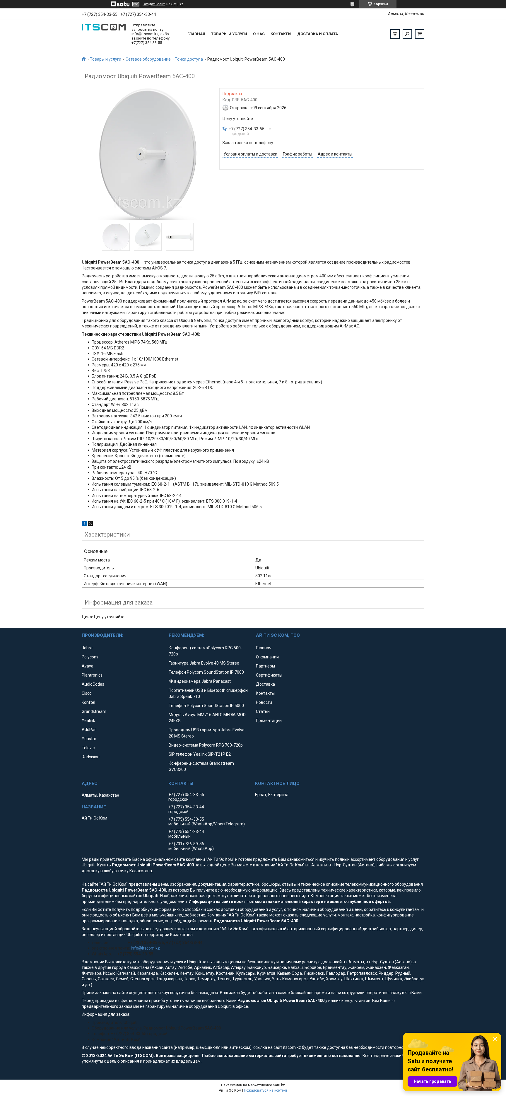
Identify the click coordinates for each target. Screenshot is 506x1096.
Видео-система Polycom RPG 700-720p (206, 745)
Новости (264, 702)
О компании (267, 657)
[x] (90, 524)
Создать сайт (154, 4)
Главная (196, 34)
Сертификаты (269, 675)
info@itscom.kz (145, 948)
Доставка (265, 684)
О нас (259, 34)
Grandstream (94, 711)
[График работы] (395, 34)
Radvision (91, 756)
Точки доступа (189, 59)
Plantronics (92, 675)
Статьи (263, 711)
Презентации (269, 720)
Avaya (87, 666)
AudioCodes (93, 684)
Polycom (90, 657)
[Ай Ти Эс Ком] (104, 34)
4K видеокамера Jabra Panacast (200, 681)
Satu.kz (279, 1085)
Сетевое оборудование (148, 59)
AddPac (89, 729)
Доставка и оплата (317, 34)
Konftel (88, 702)
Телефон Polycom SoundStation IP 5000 (206, 705)
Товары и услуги (229, 34)
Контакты (281, 34)
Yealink (88, 720)
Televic (88, 747)
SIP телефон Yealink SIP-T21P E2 (200, 754)
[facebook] (84, 524)
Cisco (87, 693)
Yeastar (89, 738)
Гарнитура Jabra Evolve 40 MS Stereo (204, 663)
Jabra (87, 648)
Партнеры (265, 666)
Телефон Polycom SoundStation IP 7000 (206, 672)
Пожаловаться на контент (265, 1090)
